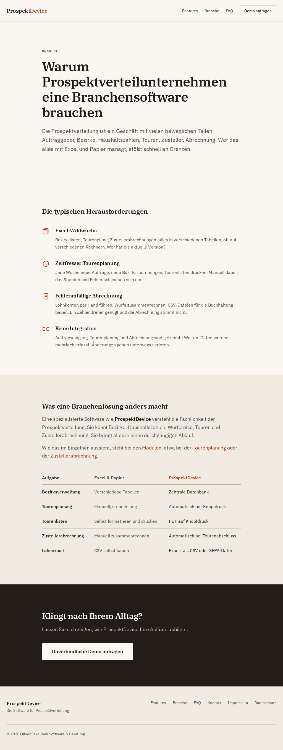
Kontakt (214, 702)
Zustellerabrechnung (74, 456)
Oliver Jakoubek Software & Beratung (52, 733)
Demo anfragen (258, 10)
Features (190, 10)
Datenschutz (265, 702)
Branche (212, 10)
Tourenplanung (209, 448)
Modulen (151, 448)
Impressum (238, 702)
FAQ (229, 10)
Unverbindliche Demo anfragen (87, 651)
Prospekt (27, 10)
